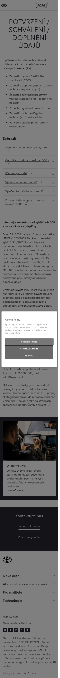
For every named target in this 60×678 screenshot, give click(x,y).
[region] (29, 339)
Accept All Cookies (29, 348)
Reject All (29, 355)
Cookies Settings (29, 341)
